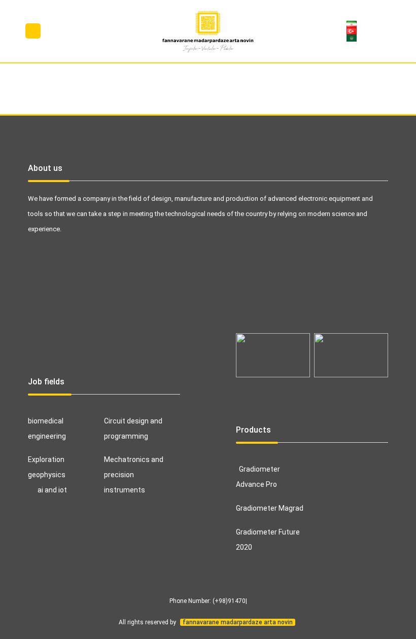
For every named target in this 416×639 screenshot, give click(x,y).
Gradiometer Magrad (269, 508)
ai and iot (52, 490)
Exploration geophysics (46, 467)
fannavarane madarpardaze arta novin (238, 622)
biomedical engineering (47, 428)
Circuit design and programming (133, 428)
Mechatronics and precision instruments (133, 474)
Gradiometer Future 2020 (268, 539)
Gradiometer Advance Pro (258, 476)
